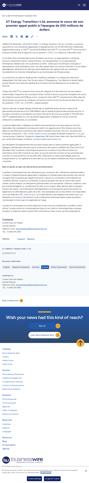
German (35, 267)
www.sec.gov (29, 194)
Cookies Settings (34, 479)
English (6, 267)
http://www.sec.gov (38, 133)
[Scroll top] (80, 343)
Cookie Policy (46, 472)
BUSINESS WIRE (30, 44)
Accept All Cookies (52, 479)
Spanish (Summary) (20, 267)
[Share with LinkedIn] (11, 36)
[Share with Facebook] (22, 36)
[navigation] (84, 5)
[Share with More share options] (37, 36)
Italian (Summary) (59, 267)
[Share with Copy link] (32, 36)
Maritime (31, 239)
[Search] (79, 5)
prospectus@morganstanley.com (47, 139)
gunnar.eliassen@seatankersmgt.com (31, 229)
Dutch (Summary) (77, 267)
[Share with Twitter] (17, 36)
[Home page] (11, 5)
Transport (21, 239)
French (45, 267)
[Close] (86, 471)
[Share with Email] (27, 36)
